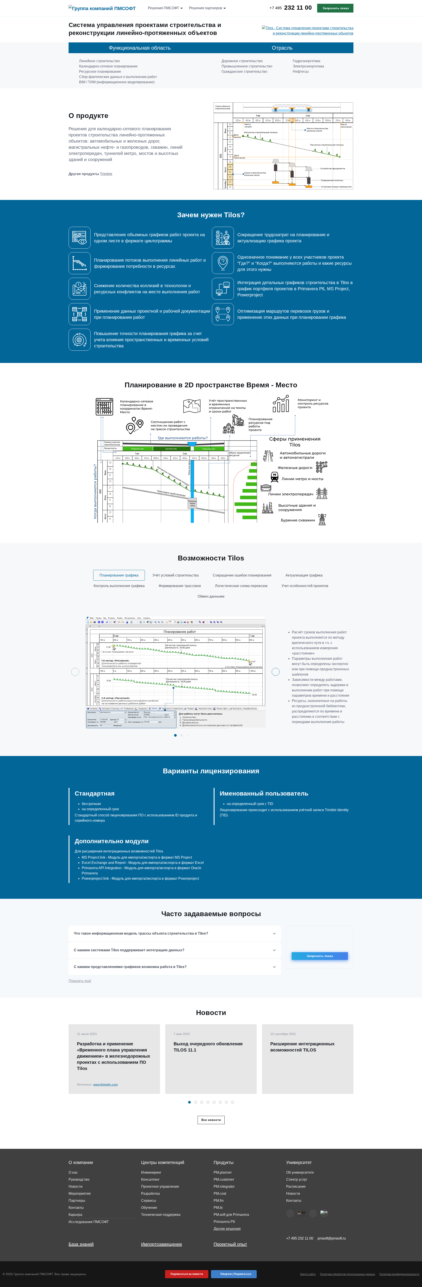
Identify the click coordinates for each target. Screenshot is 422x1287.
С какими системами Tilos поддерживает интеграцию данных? (129, 950)
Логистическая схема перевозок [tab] (241, 586)
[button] (175, 735)
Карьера (75, 1214)
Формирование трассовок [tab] (180, 586)
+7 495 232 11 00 (299, 1238)
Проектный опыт (230, 1244)
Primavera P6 (224, 1222)
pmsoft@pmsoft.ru (332, 1238)
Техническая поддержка (160, 1214)
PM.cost (220, 1193)
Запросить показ (336, 8)
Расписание (296, 1186)
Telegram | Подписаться (235, 1274)
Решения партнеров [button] (205, 8)
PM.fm (219, 1200)
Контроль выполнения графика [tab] (119, 586)
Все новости (211, 1120)
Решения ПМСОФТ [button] (163, 8)
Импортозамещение (161, 1244)
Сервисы (148, 1200)
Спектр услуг (296, 1179)
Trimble (106, 174)
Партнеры (77, 1200)
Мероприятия (80, 1193)
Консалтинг (150, 1179)
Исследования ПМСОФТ (89, 1222)
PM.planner (223, 1172)
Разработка (150, 1193)
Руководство (79, 1179)
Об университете (300, 1172)
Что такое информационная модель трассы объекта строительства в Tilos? (141, 933)
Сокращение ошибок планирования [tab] (242, 575)
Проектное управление (160, 1186)
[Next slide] (276, 672)
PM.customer (224, 1179)
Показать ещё (80, 981)
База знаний (81, 1244)
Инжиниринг (151, 1172)
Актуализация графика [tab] (304, 575)
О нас (73, 1172)
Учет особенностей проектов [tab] (305, 586)
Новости (75, 1186)
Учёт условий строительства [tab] (176, 575)
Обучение (149, 1207)
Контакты (76, 1207)
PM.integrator (224, 1186)
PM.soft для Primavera (231, 1214)
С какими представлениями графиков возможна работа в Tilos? (130, 967)
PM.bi (218, 1207)
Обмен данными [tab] (211, 596)
